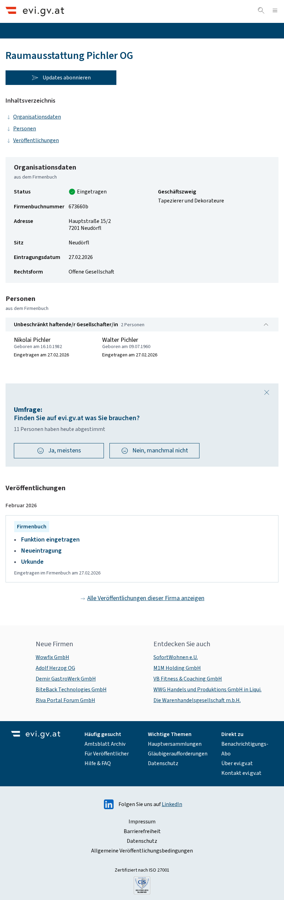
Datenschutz (163, 763)
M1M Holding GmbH (177, 668)
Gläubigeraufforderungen (177, 754)
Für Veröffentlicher (107, 754)
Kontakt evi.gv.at (241, 773)
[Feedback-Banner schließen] (267, 392)
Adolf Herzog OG (55, 668)
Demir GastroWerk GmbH (66, 679)
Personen (24, 128)
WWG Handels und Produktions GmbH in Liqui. (207, 689)
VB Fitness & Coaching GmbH (187, 679)
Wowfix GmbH (52, 657)
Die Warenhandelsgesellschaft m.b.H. (197, 700)
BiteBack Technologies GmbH (71, 689)
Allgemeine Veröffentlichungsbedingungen (142, 851)
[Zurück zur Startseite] (35, 11)
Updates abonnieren (67, 77)
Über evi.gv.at (237, 763)
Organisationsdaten (37, 117)
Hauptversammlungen (175, 744)
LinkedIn (172, 804)
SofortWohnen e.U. (175, 657)
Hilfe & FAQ (98, 763)
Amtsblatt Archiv (105, 744)
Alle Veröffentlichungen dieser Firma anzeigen (145, 598)
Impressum (142, 821)
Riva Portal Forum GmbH (65, 700)
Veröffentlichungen (36, 140)
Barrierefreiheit (142, 831)
